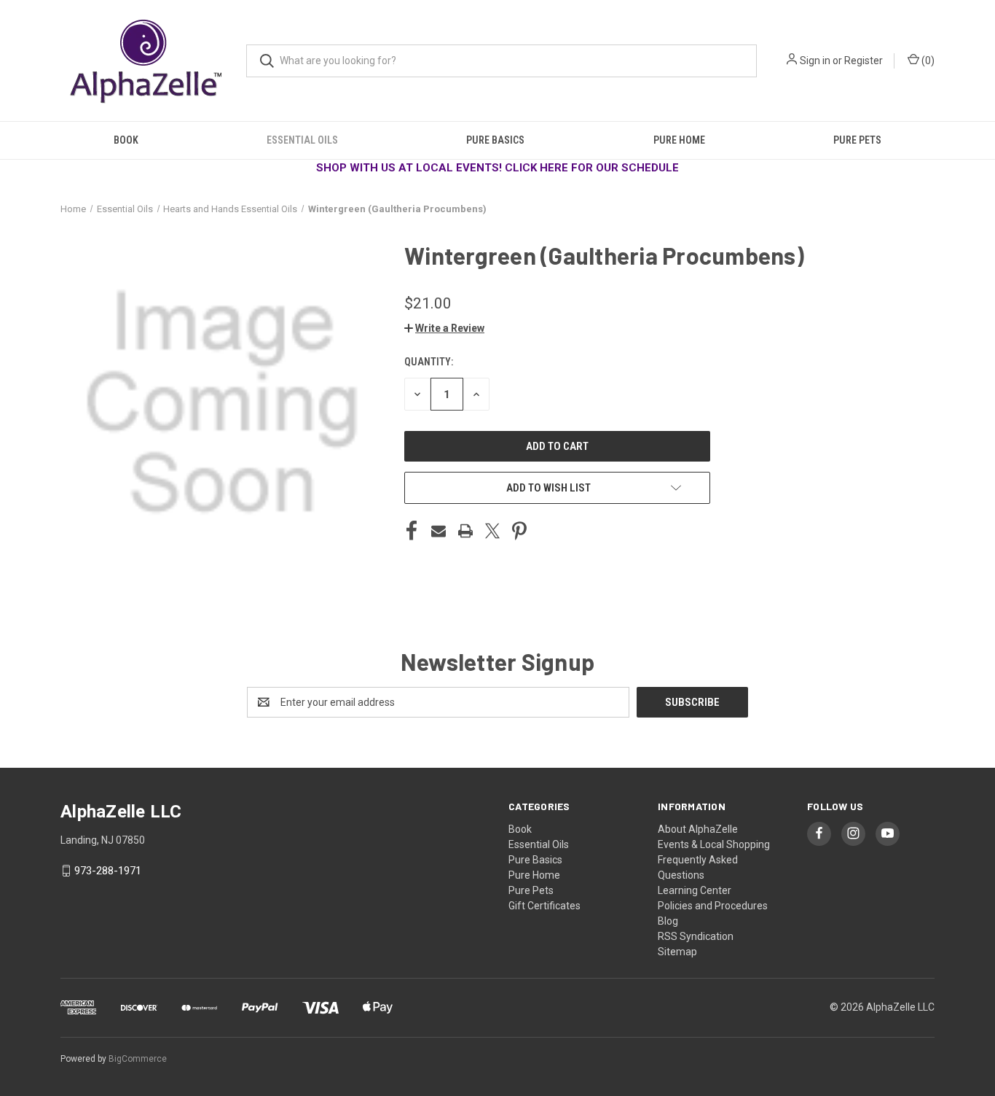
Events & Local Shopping (714, 844)
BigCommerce (138, 1059)
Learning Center (694, 890)
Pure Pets (857, 140)
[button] (444, 328)
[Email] (438, 531)
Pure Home (679, 140)
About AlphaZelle (698, 829)
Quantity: (428, 362)
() (927, 60)
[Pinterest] (519, 531)
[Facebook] (411, 531)
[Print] (465, 531)
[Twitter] (492, 531)
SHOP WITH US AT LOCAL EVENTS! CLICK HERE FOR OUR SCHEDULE (497, 167)
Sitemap (677, 951)
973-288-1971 (107, 870)
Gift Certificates (544, 906)
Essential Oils (302, 140)
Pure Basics (495, 140)
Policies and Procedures (713, 906)
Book (126, 140)
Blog (668, 921)
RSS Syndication (696, 936)
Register (863, 60)
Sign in (815, 60)
